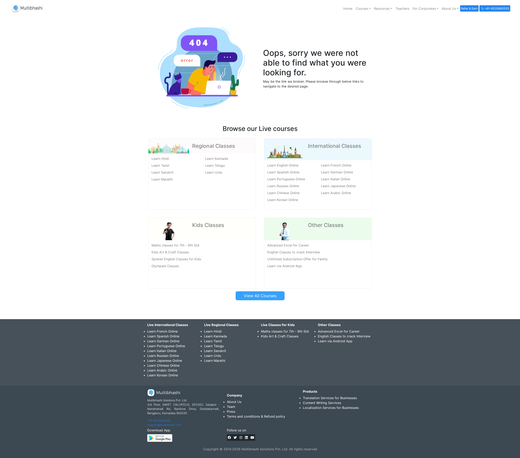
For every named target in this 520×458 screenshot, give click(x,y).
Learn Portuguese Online (286, 179)
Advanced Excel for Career (288, 245)
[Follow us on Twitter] (235, 437)
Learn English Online (282, 165)
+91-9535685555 (158, 420)
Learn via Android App (284, 266)
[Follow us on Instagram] (241, 437)
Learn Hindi (160, 159)
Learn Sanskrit (162, 172)
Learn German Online (337, 172)
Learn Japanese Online (338, 186)
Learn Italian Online (335, 179)
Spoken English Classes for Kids (176, 259)
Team (231, 407)
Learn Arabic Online (336, 193)
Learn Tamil (160, 165)
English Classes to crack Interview (293, 252)
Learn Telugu (215, 165)
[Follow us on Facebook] (229, 437)
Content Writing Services (322, 403)
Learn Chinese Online (283, 193)
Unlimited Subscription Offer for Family (297, 259)
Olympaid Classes (165, 266)
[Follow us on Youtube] (252, 437)
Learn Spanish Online (283, 172)
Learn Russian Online (283, 186)
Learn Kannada (216, 159)
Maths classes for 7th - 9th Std (175, 245)
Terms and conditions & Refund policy (256, 416)
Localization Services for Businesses (331, 408)
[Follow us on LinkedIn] (246, 437)
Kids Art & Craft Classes (170, 252)
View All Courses (260, 295)
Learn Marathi (162, 179)
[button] (363, 8)
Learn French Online (336, 165)
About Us (234, 402)
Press (231, 411)
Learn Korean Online (282, 200)
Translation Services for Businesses (330, 398)
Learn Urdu (213, 172)
